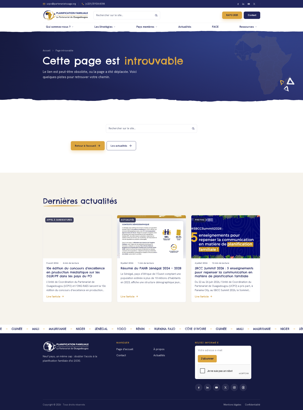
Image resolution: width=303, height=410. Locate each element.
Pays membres (145, 26)
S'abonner (207, 358)
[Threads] (243, 387)
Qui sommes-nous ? (58, 26)
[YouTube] (248, 3)
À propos (158, 349)
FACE (215, 26)
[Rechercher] (156, 15)
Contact (252, 15)
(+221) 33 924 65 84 (95, 3)
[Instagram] (234, 387)
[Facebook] (238, 3)
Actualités (184, 26)
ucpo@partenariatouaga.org (61, 3)
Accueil (46, 50)
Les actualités (119, 145)
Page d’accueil (124, 349)
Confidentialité (252, 404)
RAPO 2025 (232, 15)
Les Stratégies (103, 26)
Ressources (247, 26)
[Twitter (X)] (254, 3)
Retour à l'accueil (85, 145)
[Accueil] (75, 347)
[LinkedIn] (243, 3)
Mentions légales (232, 404)
